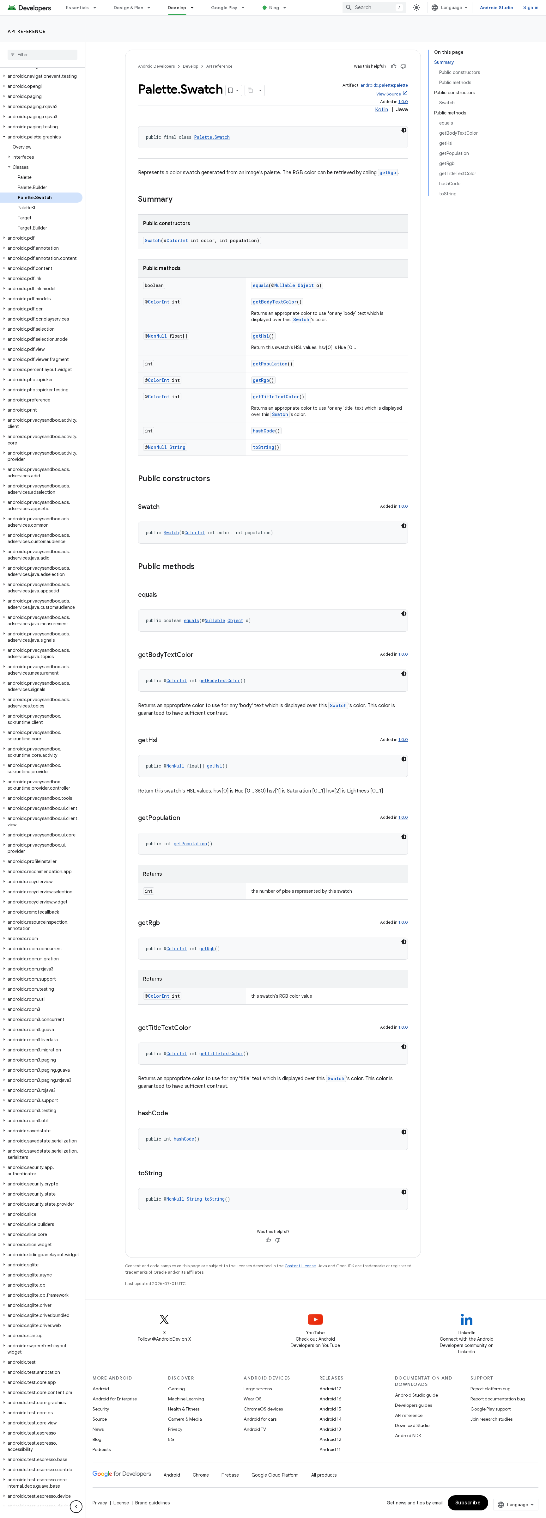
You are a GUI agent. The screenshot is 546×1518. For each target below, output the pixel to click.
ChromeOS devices (263, 1409)
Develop (177, 7)
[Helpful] (393, 66)
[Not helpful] (403, 66)
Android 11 (330, 1449)
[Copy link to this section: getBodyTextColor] (199, 655)
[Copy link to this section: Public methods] (201, 567)
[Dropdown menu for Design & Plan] (151, 7)
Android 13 (330, 1429)
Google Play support (490, 1409)
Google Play (224, 7)
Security (101, 1409)
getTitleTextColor (276, 397)
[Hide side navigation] (76, 1506)
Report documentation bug (497, 1399)
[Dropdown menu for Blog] (287, 7)
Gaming (176, 1389)
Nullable (284, 285)
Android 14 (330, 1419)
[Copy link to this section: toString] (168, 1174)
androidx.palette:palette (384, 85)
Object (306, 285)
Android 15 (330, 1409)
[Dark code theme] (404, 130)
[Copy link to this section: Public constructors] (216, 479)
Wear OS (253, 1399)
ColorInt (177, 240)
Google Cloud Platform (275, 1475)
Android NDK (408, 1435)
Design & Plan (128, 7)
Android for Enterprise (115, 1399)
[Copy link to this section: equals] (163, 595)
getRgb (387, 172)
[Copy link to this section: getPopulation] (186, 818)
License (121, 1502)
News (98, 1429)
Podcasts (102, 1449)
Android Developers (156, 66)
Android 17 (330, 1389)
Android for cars (260, 1419)
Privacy (175, 1429)
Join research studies (491, 1419)
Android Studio (496, 7)
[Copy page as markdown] (250, 90)
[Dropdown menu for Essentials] (97, 7)
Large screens (258, 1389)
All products (324, 1475)
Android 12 (330, 1439)
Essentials (77, 7)
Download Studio (412, 1425)
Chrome (201, 1475)
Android (101, 1389)
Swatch (153, 240)
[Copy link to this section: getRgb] (166, 923)
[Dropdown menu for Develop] (194, 7)
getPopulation (270, 364)
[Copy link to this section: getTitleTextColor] (197, 1028)
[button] (41, 76)
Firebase (230, 1475)
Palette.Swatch (212, 137)
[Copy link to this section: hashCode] (174, 1113)
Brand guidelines (152, 1502)
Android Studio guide (416, 1395)
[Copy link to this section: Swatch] (166, 507)
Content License (300, 1266)
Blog (274, 7)
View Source (388, 94)
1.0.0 (403, 101)
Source (100, 1419)
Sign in (530, 7)
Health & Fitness (183, 1409)
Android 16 (330, 1399)
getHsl (261, 336)
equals (261, 285)
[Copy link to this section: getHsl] (163, 740)
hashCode (264, 431)
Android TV (255, 1429)
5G (171, 1439)
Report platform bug (490, 1389)
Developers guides (413, 1405)
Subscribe (468, 1503)
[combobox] (374, 7)
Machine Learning (186, 1399)
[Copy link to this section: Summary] (179, 200)
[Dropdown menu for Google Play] (245, 7)
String (177, 447)
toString (263, 447)
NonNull (157, 336)
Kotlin (381, 110)
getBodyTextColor (275, 302)
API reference (27, 31)
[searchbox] (42, 55)
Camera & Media (185, 1419)
